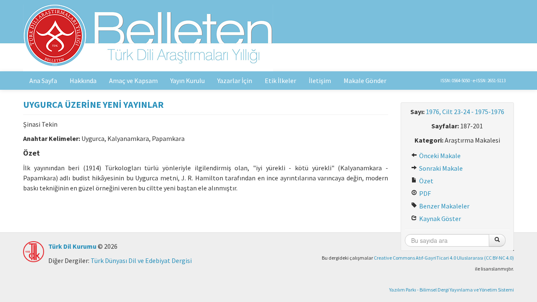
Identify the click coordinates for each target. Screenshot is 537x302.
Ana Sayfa (43, 80)
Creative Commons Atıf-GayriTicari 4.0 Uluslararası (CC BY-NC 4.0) (444, 258)
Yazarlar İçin (234, 80)
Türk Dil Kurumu (72, 246)
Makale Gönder (365, 80)
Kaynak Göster (439, 218)
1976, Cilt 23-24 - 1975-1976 (465, 111)
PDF (424, 193)
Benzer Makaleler (443, 206)
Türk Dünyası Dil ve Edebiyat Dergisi (141, 260)
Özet (425, 181)
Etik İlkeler (280, 80)
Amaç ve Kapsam (133, 80)
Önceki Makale (439, 155)
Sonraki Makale (440, 168)
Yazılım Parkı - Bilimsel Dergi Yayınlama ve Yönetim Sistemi (451, 289)
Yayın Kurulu (187, 80)
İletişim (320, 80)
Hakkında (83, 80)
